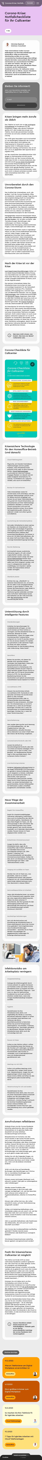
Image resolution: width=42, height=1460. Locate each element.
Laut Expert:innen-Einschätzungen (17, 271)
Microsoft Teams (13, 296)
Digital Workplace (27, 301)
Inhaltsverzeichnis (20, 1455)
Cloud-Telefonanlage (14, 558)
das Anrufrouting (16, 597)
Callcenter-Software (21, 767)
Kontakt (30, 3)
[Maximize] (32, 364)
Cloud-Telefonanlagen (20, 471)
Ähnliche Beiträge (10, 1352)
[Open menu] (37, 3)
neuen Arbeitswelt (24, 1274)
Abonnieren (21, 105)
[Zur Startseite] (3, 3)
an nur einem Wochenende (25, 162)
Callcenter (9, 1302)
